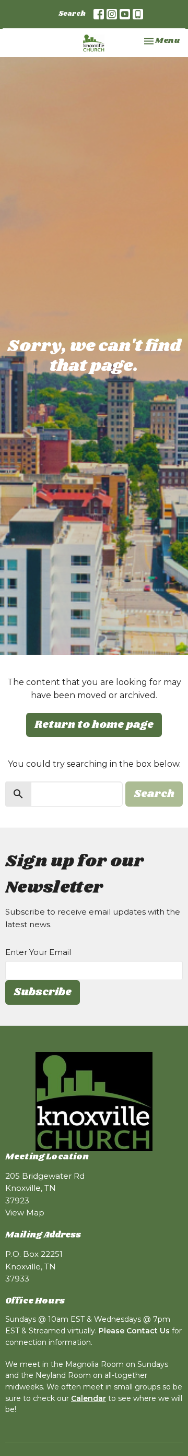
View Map (24, 1213)
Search (72, 14)
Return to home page (94, 725)
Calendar (88, 1398)
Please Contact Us (134, 1330)
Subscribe (43, 992)
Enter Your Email (38, 952)
